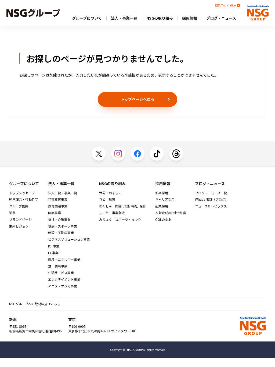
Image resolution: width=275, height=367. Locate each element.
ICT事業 (53, 246)
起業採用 (161, 206)
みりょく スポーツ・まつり (120, 219)
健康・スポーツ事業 (62, 226)
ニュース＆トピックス (211, 206)
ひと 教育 (107, 199)
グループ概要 (18, 206)
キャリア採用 (165, 199)
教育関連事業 (57, 206)
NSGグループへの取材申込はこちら (34, 303)
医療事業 (54, 213)
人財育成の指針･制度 (170, 213)
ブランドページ (20, 219)
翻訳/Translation (225, 5)
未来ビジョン (18, 226)
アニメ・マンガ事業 (62, 286)
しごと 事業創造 (112, 213)
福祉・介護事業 (59, 219)
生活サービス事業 (61, 273)
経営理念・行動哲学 (23, 199)
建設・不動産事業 (61, 233)
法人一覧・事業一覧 (62, 193)
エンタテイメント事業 (64, 279)
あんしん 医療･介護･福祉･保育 (122, 206)
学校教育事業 (57, 199)
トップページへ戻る (137, 99)
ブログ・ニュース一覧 (211, 193)
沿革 (12, 213)
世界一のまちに (110, 193)
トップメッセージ (22, 193)
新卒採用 (161, 193)
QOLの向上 (163, 219)
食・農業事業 (57, 266)
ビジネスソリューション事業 (69, 239)
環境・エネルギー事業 (64, 259)
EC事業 (53, 253)
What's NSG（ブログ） (211, 199)
